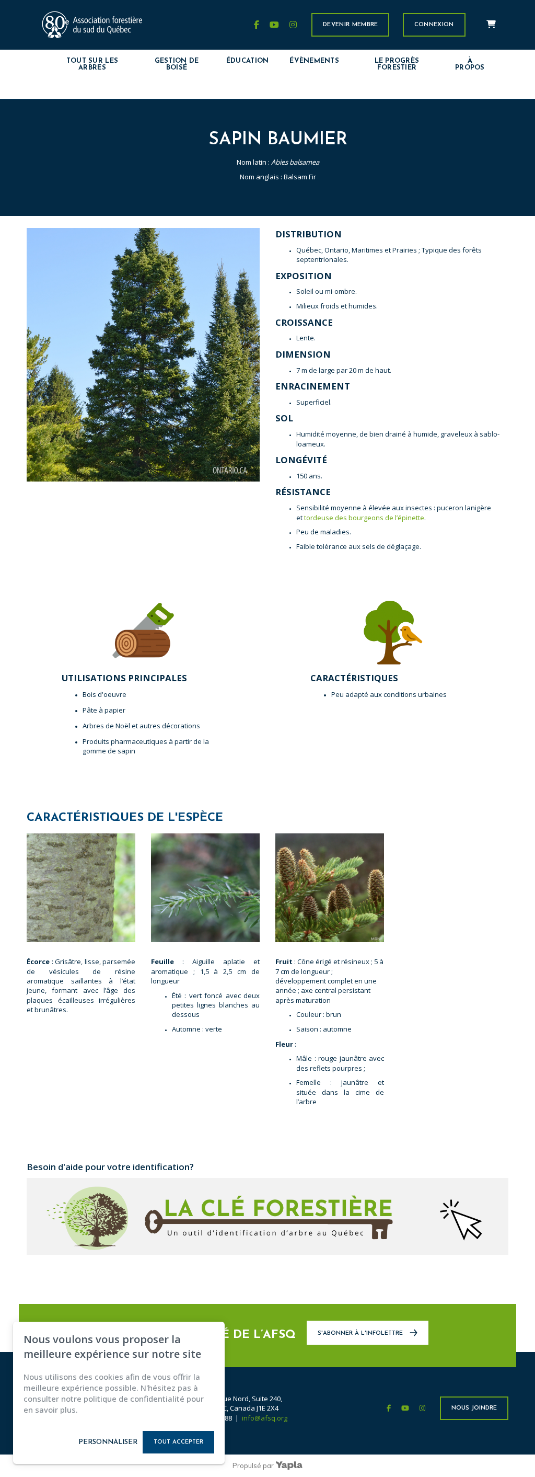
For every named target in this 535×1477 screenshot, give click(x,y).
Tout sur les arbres (92, 64)
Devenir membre (350, 25)
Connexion (434, 25)
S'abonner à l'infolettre (361, 1333)
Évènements (314, 61)
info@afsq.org (264, 1418)
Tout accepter (178, 1442)
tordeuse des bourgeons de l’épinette (364, 517)
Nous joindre (474, 1408)
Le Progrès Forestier (397, 64)
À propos (470, 64)
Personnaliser (107, 1442)
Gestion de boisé (177, 64)
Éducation (247, 61)
